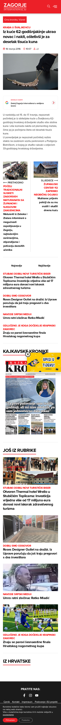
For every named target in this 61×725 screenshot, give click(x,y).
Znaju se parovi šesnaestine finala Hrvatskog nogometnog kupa (29, 331)
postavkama (8, 714)
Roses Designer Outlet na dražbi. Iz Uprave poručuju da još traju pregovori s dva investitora (30, 301)
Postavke (26, 720)
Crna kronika (10, 19)
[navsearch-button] (48, 6)
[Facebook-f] (24, 695)
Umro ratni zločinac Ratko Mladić (23, 316)
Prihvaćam (10, 720)
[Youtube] (36, 695)
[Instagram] (30, 695)
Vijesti (22, 19)
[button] (55, 7)
